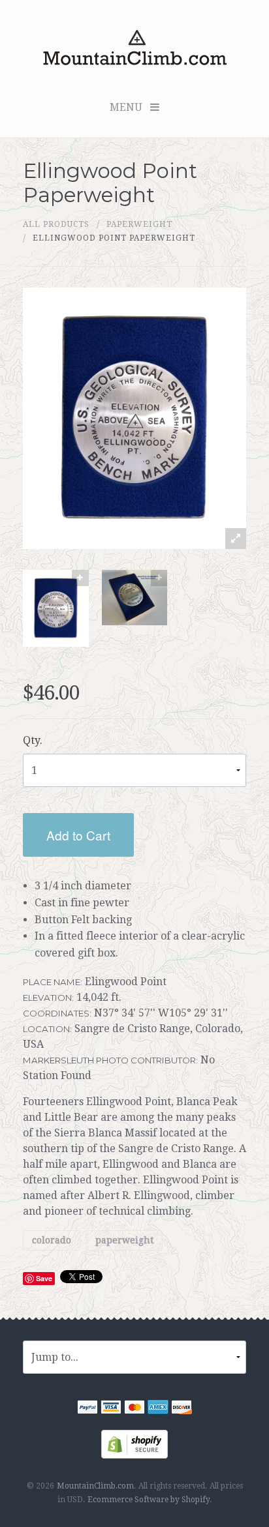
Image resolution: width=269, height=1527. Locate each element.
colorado (51, 1240)
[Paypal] (87, 1409)
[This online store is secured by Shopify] (134, 1444)
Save (44, 1278)
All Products (56, 224)
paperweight (139, 224)
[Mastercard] (134, 1409)
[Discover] (181, 1409)
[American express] (158, 1409)
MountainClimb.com (95, 1485)
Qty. (32, 740)
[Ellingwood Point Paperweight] (56, 608)
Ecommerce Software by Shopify (148, 1499)
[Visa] (111, 1409)
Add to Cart (78, 835)
